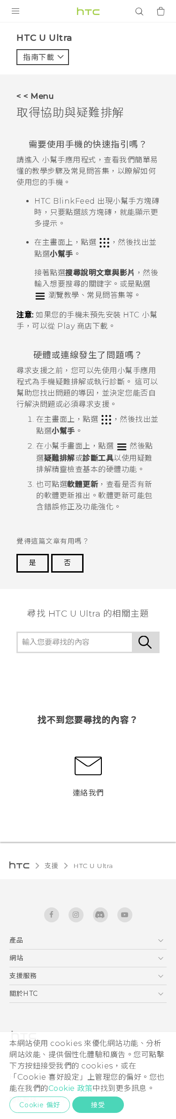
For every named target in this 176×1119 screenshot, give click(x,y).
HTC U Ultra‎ (93, 865)
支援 (51, 865)
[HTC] (88, 11)
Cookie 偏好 (39, 1105)
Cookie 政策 (70, 1088)
